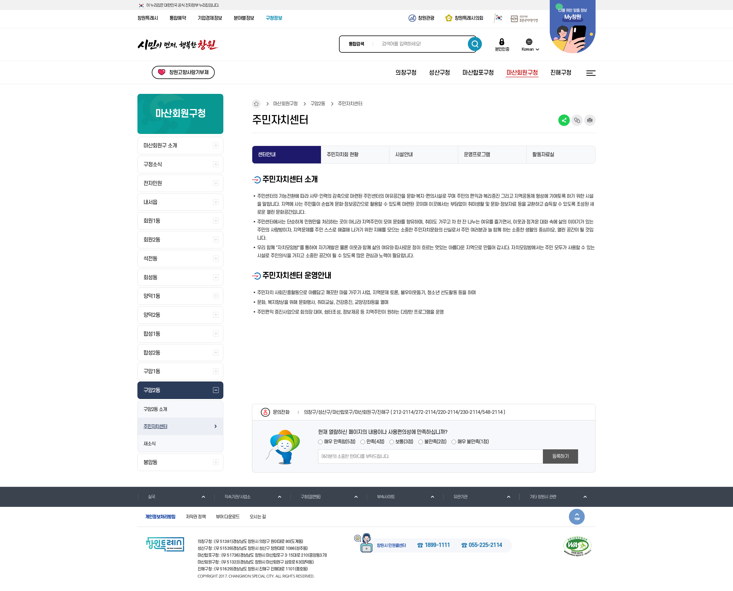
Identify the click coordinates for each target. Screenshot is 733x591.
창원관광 (426, 18)
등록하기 (560, 456)
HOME (256, 104)
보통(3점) (404, 441)
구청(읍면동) (310, 497)
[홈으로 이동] (178, 45)
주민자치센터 (155, 426)
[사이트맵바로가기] (591, 73)
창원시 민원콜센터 (391, 546)
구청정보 (274, 18)
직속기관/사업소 (237, 497)
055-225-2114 (485, 545)
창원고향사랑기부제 (188, 72)
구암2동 (317, 103)
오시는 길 (258, 516)
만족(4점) (375, 441)
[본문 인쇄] (590, 120)
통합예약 (178, 18)
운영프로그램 (477, 154)
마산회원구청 (285, 103)
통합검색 (356, 44)
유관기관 (461, 497)
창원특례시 (147, 18)
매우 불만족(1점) (473, 441)
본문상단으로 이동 (577, 517)
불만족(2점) (435, 441)
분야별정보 (244, 18)
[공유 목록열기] (564, 120)
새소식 (149, 443)
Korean (527, 49)
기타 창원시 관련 (543, 497)
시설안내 (404, 154)
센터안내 (266, 154)
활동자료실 (543, 154)
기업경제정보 (210, 18)
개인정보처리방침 (160, 516)
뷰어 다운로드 (227, 516)
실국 (151, 497)
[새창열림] (496, 18)
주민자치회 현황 (342, 154)
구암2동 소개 (155, 409)
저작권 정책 (196, 516)
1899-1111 (437, 545)
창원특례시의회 (469, 18)
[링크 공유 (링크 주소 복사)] (577, 120)
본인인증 (502, 49)
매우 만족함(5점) (339, 441)
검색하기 (475, 44)
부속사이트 (386, 497)
